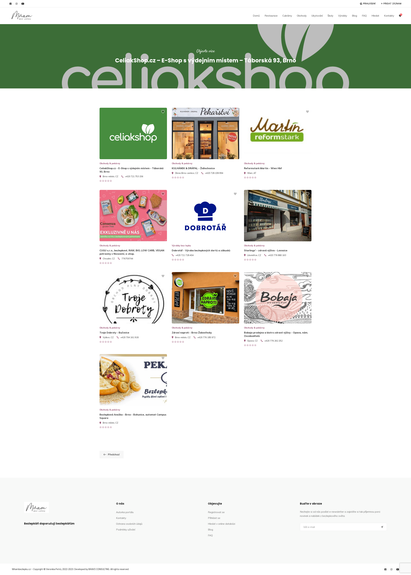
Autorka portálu (125, 512)
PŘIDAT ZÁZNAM (392, 3)
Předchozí (114, 454)
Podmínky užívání (125, 529)
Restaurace (271, 15)
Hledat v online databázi (221, 523)
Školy (330, 15)
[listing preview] (133, 133)
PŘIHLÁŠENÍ (369, 3)
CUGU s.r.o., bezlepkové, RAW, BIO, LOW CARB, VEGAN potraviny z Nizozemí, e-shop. (132, 252)
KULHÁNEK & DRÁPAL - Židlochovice (193, 168)
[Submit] (382, 527)
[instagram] (16, 3)
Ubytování (317, 15)
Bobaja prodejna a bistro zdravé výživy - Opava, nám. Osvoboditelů (276, 334)
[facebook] (11, 3)
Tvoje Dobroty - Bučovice (114, 332)
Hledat (375, 15)
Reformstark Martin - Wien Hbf (263, 168)
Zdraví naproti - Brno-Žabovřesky (192, 332)
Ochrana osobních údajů (129, 523)
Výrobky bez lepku (181, 245)
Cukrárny (287, 15)
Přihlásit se (214, 518)
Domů (256, 15)
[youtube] (23, 3)
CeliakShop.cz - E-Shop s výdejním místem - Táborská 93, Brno (131, 170)
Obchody (302, 15)
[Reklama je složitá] (163, 113)
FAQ (364, 15)
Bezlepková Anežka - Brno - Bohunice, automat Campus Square (133, 416)
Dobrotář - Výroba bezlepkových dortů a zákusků (201, 250)
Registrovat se (216, 512)
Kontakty (389, 15)
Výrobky (342, 15)
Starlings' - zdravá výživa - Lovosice (265, 250)
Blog (354, 15)
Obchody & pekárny (110, 163)
